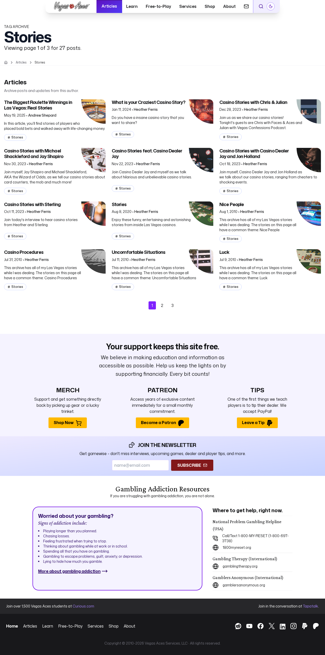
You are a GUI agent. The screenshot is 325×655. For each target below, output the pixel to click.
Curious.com (83, 606)
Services (188, 6)
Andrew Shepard (42, 115)
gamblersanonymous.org (244, 585)
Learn (132, 6)
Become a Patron (158, 422)
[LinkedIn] (280, 627)
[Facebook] (258, 626)
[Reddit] (235, 626)
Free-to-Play (158, 6)
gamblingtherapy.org (240, 566)
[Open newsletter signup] (246, 6)
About (229, 6)
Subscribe (189, 465)
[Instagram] (291, 626)
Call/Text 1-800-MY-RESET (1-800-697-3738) (255, 538)
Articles (109, 6)
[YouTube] (246, 626)
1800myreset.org (237, 547)
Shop (210, 6)
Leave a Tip (253, 422)
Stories (17, 137)
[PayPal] (302, 626)
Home (12, 626)
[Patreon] (313, 626)
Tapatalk (310, 606)
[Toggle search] (261, 6)
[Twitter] (269, 626)
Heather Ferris (146, 109)
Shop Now (64, 422)
